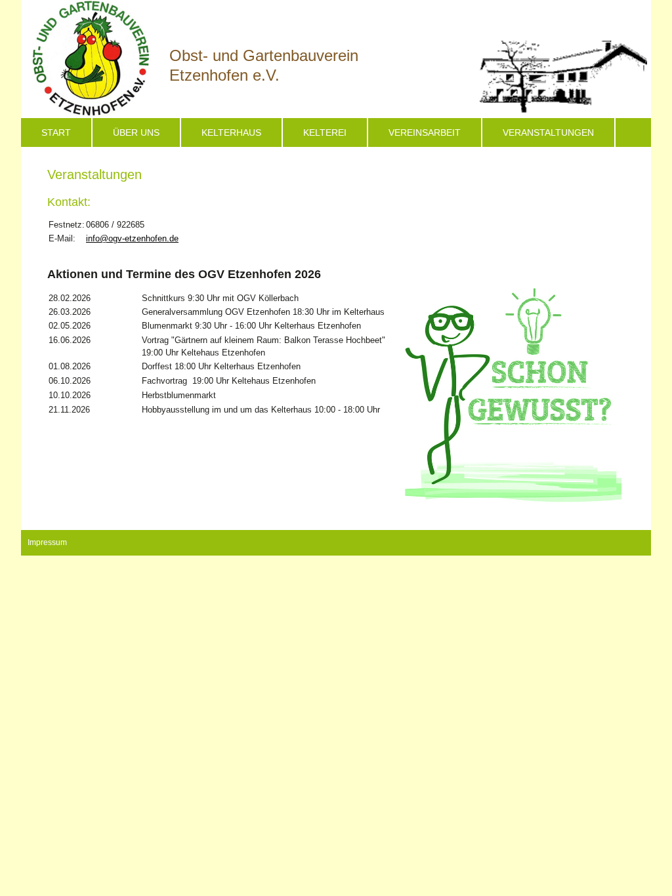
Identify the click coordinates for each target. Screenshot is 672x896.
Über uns (136, 132)
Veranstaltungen (548, 132)
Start (56, 132)
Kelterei (324, 132)
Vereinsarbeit (424, 132)
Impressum (47, 542)
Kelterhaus (231, 132)
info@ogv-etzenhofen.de (132, 238)
